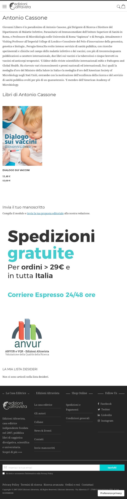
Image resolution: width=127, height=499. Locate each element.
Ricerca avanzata (54, 484)
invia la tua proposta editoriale (45, 213)
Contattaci (87, 484)
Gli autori (40, 413)
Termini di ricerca (31, 484)
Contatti (38, 439)
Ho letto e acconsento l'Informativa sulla (29, 473)
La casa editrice (43, 404)
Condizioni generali (77, 418)
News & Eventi (42, 430)
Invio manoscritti (44, 447)
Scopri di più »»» (12, 452)
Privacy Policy (47, 473)
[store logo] (20, 6)
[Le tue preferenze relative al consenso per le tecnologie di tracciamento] (111, 493)
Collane (38, 422)
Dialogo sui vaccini (16, 170)
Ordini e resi (72, 484)
